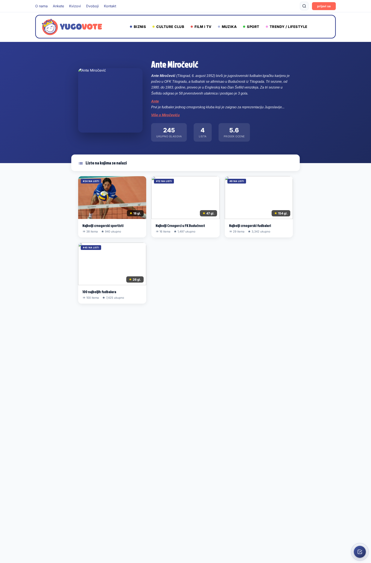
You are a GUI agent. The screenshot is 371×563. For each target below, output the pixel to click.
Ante (155, 101)
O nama (41, 6)
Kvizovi (75, 6)
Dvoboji (92, 6)
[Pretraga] (304, 6)
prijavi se (324, 6)
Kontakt (110, 6)
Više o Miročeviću (165, 115)
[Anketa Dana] (360, 552)
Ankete (58, 6)
